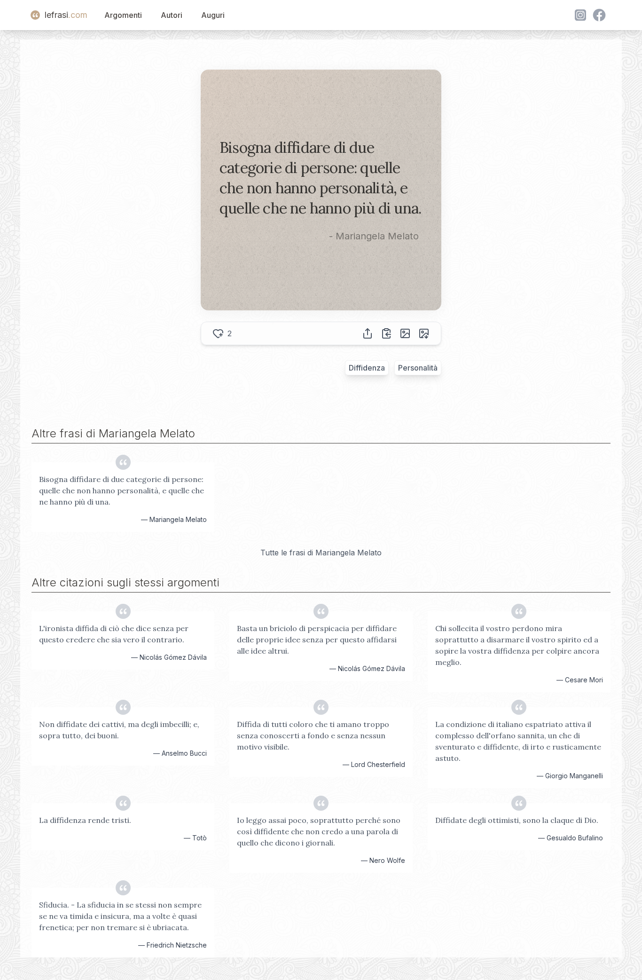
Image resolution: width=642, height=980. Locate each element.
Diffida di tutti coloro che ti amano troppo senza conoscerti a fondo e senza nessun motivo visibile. (313, 735)
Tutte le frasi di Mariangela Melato (321, 552)
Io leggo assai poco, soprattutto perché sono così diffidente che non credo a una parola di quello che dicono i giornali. (318, 831)
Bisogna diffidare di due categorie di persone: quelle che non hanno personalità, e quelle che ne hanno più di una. (121, 490)
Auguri (213, 15)
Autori (171, 15)
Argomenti (123, 15)
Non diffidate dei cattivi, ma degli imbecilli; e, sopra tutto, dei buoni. (119, 729)
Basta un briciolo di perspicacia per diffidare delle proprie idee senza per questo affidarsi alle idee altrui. (317, 640)
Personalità (418, 367)
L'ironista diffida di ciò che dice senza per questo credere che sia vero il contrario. (113, 634)
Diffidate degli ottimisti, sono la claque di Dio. (516, 820)
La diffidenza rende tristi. (85, 820)
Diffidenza (367, 367)
